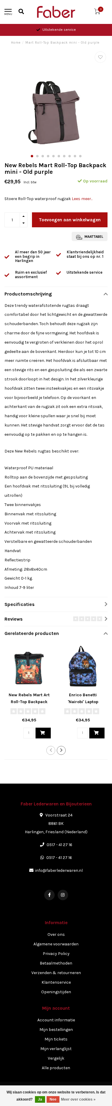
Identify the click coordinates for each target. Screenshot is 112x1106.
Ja (40, 1099)
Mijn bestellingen (56, 1029)
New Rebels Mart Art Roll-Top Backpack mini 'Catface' (29, 701)
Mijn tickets (56, 1039)
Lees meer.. (82, 198)
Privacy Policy (56, 953)
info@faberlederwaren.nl (59, 870)
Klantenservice (56, 982)
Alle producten (56, 1067)
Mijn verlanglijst (56, 1048)
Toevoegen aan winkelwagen (70, 220)
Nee (53, 1099)
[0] (97, 12)
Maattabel (93, 236)
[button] (32, 156)
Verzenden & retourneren (56, 972)
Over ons (56, 934)
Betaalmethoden (56, 963)
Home (16, 43)
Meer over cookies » (78, 1099)
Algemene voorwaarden (56, 944)
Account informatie (56, 1020)
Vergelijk (56, 1058)
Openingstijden (56, 991)
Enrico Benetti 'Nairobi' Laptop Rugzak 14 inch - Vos (83, 701)
